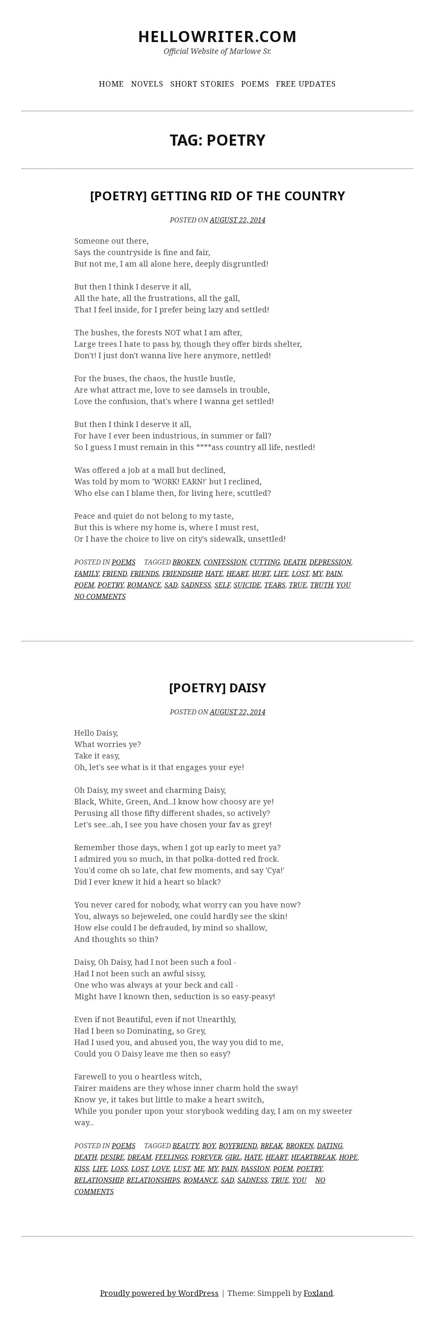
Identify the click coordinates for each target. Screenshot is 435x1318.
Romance (144, 585)
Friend (114, 573)
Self (222, 585)
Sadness (196, 585)
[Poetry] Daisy (217, 687)
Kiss (81, 1168)
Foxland (318, 1293)
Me (199, 1168)
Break (271, 1145)
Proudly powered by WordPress (159, 1293)
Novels (147, 84)
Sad (171, 585)
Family (86, 573)
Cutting (265, 562)
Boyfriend (238, 1145)
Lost (300, 573)
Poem (84, 585)
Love (161, 1168)
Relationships (153, 1180)
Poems (255, 84)
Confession (224, 562)
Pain (334, 573)
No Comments (100, 596)
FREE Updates (306, 84)
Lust (181, 1168)
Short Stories (202, 84)
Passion (255, 1168)
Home (111, 84)
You (343, 585)
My (317, 573)
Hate (214, 573)
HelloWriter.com (217, 36)
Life (281, 573)
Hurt (261, 573)
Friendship (182, 573)
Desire (112, 1157)
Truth (321, 585)
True (298, 585)
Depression (330, 562)
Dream (139, 1157)
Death (294, 562)
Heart (237, 573)
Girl (233, 1157)
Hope (348, 1157)
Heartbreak (313, 1157)
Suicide (247, 585)
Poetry (111, 585)
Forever (206, 1157)
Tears (274, 585)
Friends (144, 573)
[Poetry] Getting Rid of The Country (217, 195)
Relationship (98, 1180)
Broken (186, 562)
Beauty (185, 1145)
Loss (119, 1168)
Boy (208, 1145)
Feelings (171, 1157)
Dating (329, 1145)
